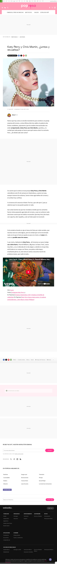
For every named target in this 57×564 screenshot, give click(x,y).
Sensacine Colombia (28, 552)
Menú (2, 7)
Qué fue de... (29, 12)
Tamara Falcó (24, 480)
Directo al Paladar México (38, 550)
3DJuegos (16, 516)
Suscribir (50, 450)
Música (28, 359)
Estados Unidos (21, 359)
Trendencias (6, 535)
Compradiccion (6, 540)
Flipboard (23, 55)
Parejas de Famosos (40, 359)
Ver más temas (7, 489)
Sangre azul (24, 474)
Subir (49, 508)
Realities (5, 474)
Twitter (52, 7)
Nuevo (5, 7)
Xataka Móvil (6, 518)
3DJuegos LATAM (17, 549)
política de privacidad (19, 453)
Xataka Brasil (6, 552)
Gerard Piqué (42, 480)
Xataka (4, 516)
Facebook (50, 7)
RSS (20, 459)
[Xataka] (1, 1)
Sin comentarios (13, 55)
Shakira (5, 480)
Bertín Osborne (15, 37)
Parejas (41, 477)
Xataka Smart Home (7, 523)
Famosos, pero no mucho (15, 12)
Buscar (8, 7)
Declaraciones (24, 477)
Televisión (41, 474)
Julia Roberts (22, 37)
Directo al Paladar (38, 516)
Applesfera (5, 521)
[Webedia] (7, 508)
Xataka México (6, 549)
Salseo (36, 12)
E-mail (26, 55)
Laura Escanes (24, 484)
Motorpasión (47, 516)
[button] (15, 115)
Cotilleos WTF (44, 12)
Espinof (25, 518)
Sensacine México (28, 549)
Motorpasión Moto (48, 518)
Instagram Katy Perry (18, 292)
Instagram (55, 7)
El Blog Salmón (17, 535)
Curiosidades (6, 477)
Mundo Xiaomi (6, 525)
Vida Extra (16, 518)
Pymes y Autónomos (18, 537)
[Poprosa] (28, 6)
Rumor (32, 359)
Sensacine (26, 516)
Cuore (12, 290)
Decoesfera (6, 537)
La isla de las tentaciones (45, 484)
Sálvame (5, 484)
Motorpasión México (48, 549)
